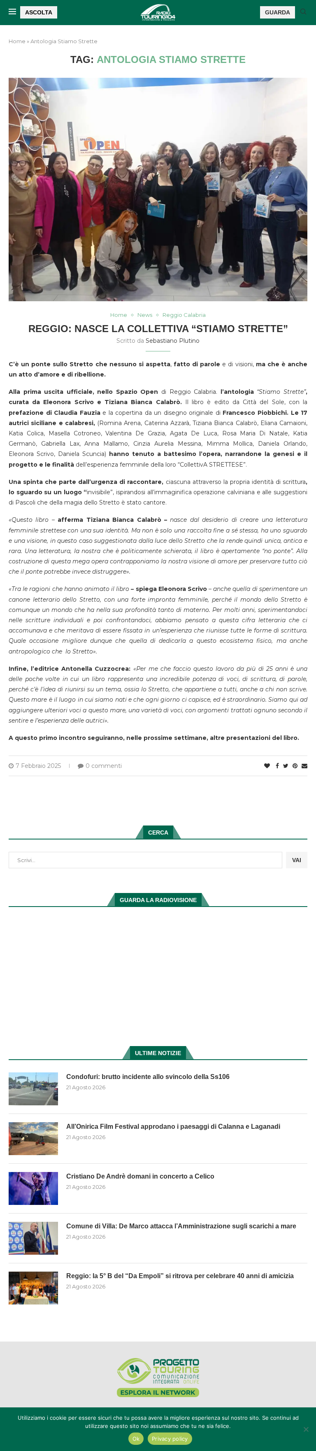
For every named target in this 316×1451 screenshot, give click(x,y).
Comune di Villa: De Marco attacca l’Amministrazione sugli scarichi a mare (181, 1226)
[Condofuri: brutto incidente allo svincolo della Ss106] (33, 1088)
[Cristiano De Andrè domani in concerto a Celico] (33, 1188)
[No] (306, 1429)
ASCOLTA (38, 12)
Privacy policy (170, 1438)
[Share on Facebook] (277, 766)
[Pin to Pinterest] (295, 766)
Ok (136, 1438)
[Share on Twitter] (285, 766)
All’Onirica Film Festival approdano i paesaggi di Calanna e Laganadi (173, 1126)
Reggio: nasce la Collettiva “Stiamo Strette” (158, 328)
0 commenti (104, 766)
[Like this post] (267, 766)
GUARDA (277, 12)
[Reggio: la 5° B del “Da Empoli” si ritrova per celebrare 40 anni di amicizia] (33, 1288)
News (144, 315)
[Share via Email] (304, 766)
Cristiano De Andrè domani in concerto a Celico (140, 1176)
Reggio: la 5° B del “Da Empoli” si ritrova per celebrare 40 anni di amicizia (180, 1275)
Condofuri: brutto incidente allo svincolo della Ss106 (148, 1076)
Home (17, 41)
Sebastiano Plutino (173, 340)
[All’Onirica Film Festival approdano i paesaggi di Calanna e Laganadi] (33, 1138)
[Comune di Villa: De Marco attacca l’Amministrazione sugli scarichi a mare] (33, 1238)
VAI (296, 860)
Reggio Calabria (184, 315)
